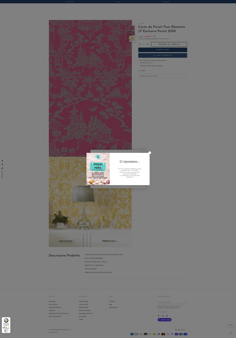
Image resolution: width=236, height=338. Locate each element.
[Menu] (9, 318)
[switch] (6, 331)
